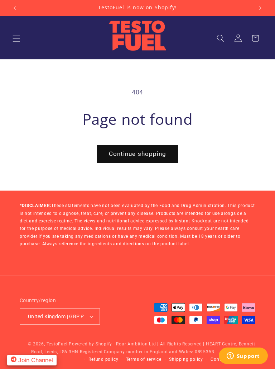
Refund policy (103, 359)
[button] (16, 38)
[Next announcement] (260, 8)
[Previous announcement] (15, 8)
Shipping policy (186, 359)
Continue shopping (138, 154)
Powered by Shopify (90, 343)
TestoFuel (57, 343)
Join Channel (34, 360)
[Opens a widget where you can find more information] (243, 356)
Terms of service (143, 359)
